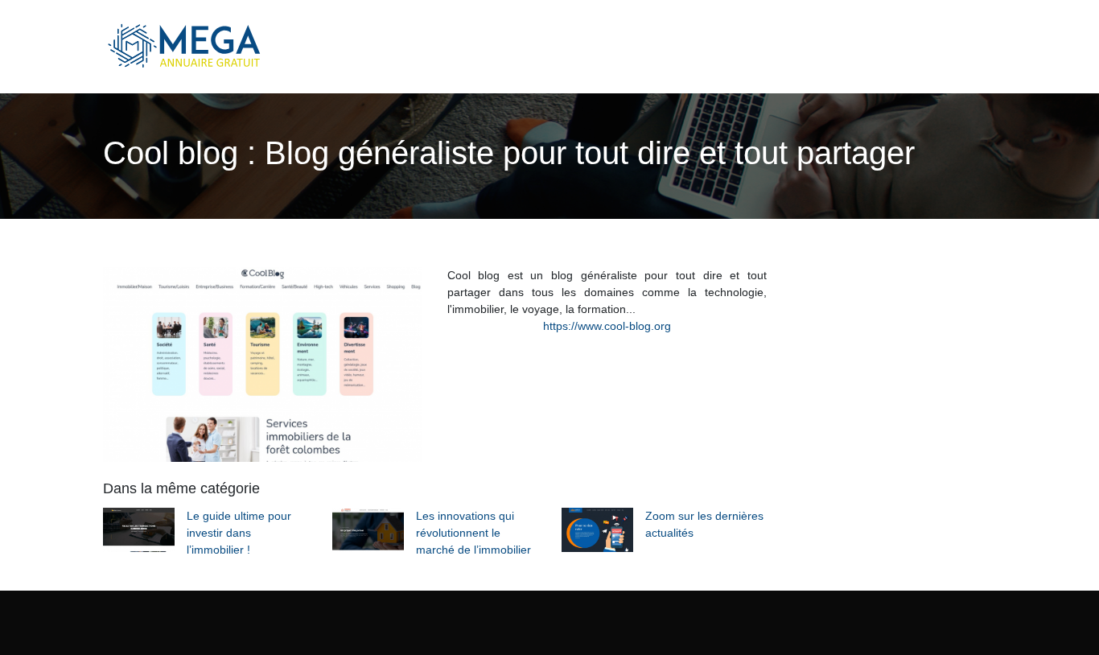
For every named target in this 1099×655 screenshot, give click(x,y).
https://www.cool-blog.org (607, 325)
